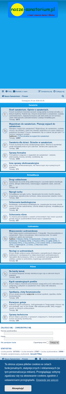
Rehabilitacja (33, 175)
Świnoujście (20, 245)
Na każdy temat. (17, 271)
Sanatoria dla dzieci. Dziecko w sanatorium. (31, 142)
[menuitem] (8, 91)
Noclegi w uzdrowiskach (21, 251)
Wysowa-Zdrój (41, 245)
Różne (33, 267)
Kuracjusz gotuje (17, 302)
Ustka (30, 245)
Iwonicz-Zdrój (49, 239)
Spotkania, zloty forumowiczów (24, 292)
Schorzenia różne (18, 214)
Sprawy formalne (17, 153)
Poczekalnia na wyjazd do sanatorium (34, 136)
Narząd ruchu (15, 192)
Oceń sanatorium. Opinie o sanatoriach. (29, 110)
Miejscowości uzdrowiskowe (23, 231)
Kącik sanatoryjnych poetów (23, 281)
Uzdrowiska (33, 226)
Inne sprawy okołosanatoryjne (24, 163)
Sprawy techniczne (18, 314)
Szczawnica (29, 243)
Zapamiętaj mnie (40, 342)
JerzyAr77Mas (36, 354)
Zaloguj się (7, 328)
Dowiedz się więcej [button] (47, 380)
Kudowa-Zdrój (25, 241)
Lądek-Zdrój (52, 241)
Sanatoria (33, 105)
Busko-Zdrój (23, 239)
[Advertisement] (33, 53)
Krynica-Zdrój (39, 241)
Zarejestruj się (23, 328)
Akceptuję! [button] (18, 388)
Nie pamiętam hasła (8, 342)
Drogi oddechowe (18, 179)
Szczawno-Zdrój (43, 243)
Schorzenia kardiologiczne (22, 202)
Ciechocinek (36, 239)
